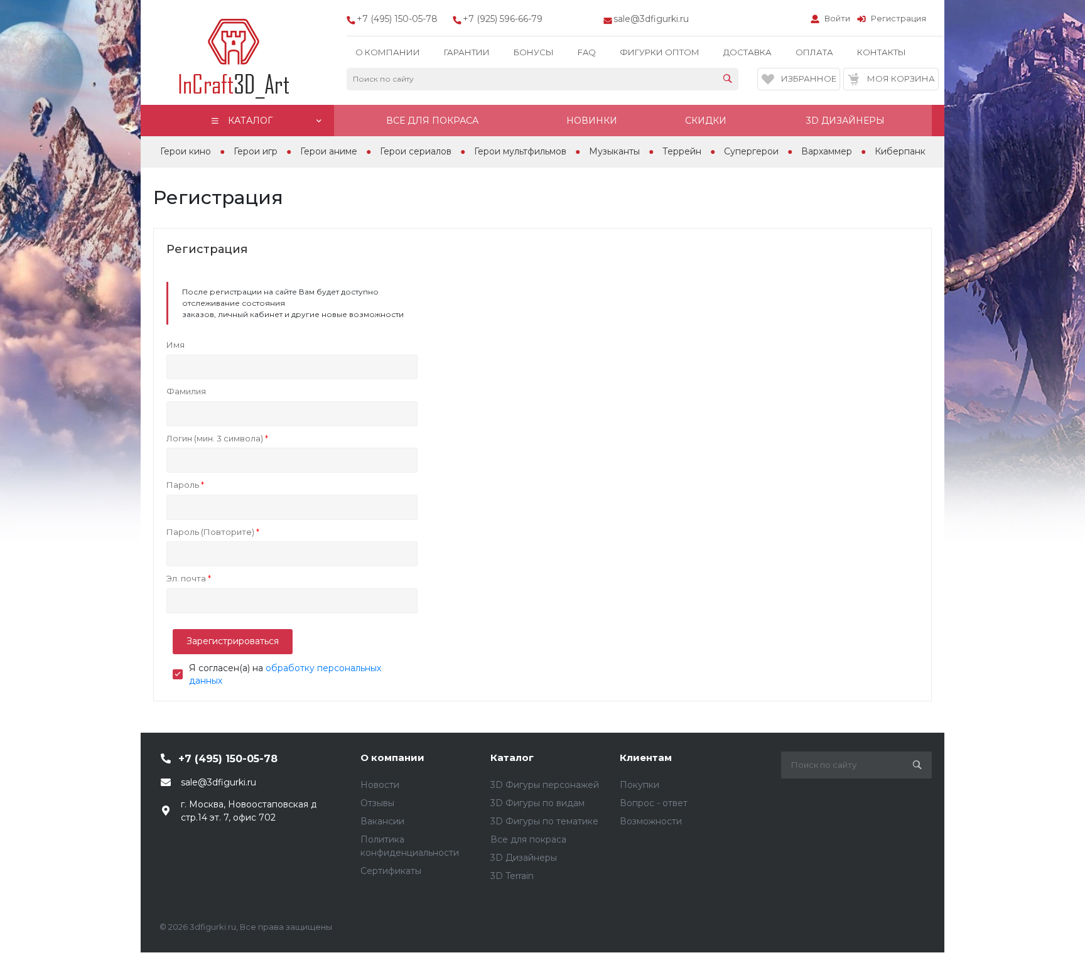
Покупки (639, 784)
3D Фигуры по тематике (544, 821)
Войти (837, 18)
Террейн (681, 151)
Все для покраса (528, 839)
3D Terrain (512, 875)
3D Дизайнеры (523, 857)
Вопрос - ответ (654, 803)
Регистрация (898, 18)
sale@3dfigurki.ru (651, 18)
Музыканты (614, 151)
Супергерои (751, 151)
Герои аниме (328, 151)
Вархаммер (826, 151)
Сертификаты (390, 870)
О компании (392, 757)
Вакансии (382, 821)
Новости (379, 784)
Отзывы (377, 803)
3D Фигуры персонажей (544, 784)
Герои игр (256, 151)
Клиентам (646, 757)
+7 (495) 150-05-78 (228, 759)
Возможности (651, 821)
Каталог (512, 757)
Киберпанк (900, 151)
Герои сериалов (415, 151)
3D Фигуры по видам (537, 803)
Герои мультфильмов (520, 151)
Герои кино (185, 151)
